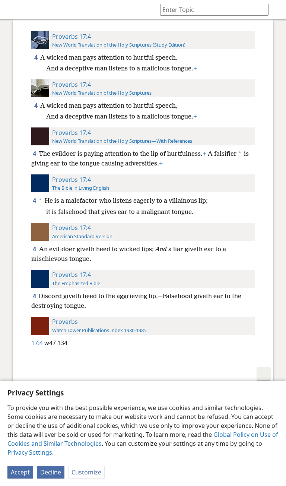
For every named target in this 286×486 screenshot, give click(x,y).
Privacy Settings (29, 452)
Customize (86, 472)
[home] (11, 9)
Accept (20, 472)
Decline (50, 472)
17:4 (37, 343)
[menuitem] (11, 9)
